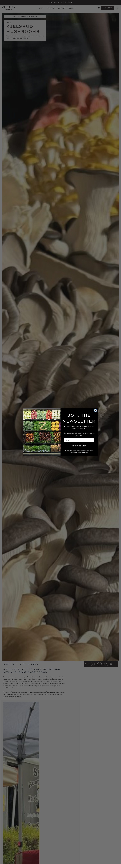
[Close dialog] (95, 410)
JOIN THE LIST (79, 446)
